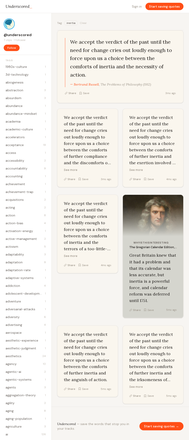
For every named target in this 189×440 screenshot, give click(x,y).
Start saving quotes (164, 6)
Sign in (137, 6)
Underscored (19, 6)
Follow (11, 48)
